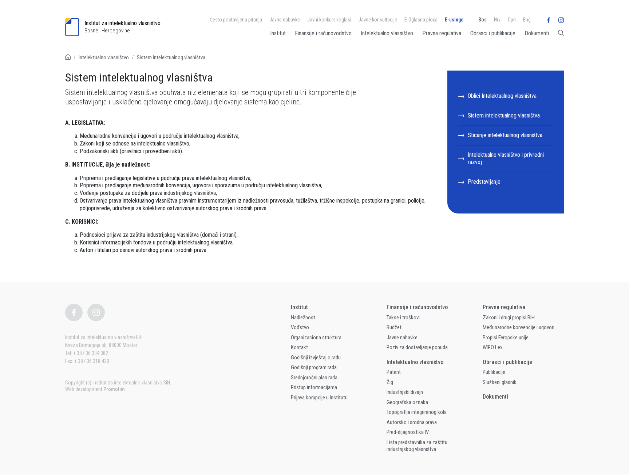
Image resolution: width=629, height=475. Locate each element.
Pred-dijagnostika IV (408, 432)
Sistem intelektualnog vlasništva (171, 57)
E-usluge (454, 20)
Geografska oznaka (407, 402)
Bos (482, 20)
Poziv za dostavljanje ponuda (417, 347)
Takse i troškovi (403, 317)
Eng (527, 20)
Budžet (394, 327)
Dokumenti (537, 33)
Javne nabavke (284, 20)
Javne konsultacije (378, 20)
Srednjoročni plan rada (314, 377)
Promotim (114, 389)
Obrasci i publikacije (492, 33)
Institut (278, 33)
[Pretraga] (561, 35)
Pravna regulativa (441, 33)
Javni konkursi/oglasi (329, 20)
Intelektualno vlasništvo (387, 33)
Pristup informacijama (314, 387)
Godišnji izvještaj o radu (316, 357)
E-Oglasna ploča (421, 20)
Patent (394, 372)
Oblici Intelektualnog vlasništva (502, 95)
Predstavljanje (484, 181)
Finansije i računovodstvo (323, 33)
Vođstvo (300, 327)
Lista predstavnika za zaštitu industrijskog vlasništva (417, 446)
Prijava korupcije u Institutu (319, 397)
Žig (390, 382)
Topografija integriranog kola (417, 412)
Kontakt (299, 347)
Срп (512, 20)
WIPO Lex (493, 347)
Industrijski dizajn (405, 392)
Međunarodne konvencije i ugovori (518, 327)
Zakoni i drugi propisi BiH (509, 317)
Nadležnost (303, 317)
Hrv (497, 20)
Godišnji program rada (314, 367)
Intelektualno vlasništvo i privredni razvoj (506, 158)
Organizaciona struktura (316, 337)
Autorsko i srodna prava (412, 422)
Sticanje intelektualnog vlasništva (505, 135)
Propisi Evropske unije (506, 337)
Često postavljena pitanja (236, 20)
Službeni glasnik (500, 382)
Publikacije (494, 372)
